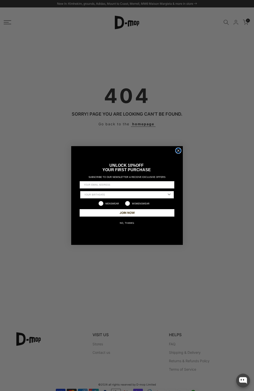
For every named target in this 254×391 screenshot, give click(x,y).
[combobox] (125, 194)
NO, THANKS (127, 223)
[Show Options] (169, 194)
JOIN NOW (127, 213)
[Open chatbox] (243, 381)
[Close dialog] (178, 150)
